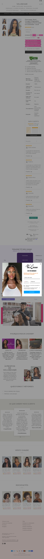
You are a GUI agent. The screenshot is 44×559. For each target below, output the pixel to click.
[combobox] (26, 281)
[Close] (40, 264)
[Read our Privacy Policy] (39, 288)
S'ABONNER (31, 292)
